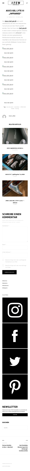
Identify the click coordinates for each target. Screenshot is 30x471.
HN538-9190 (23, 107)
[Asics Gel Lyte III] (7, 48)
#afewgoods (4, 287)
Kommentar (5, 225)
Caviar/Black (16, 107)
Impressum (4, 463)
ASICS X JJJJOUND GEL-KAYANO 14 (15, 148)
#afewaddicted (5, 285)
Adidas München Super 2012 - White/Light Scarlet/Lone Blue (23, 448)
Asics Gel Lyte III (9, 107)
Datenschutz (9, 463)
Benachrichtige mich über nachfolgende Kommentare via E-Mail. (15, 261)
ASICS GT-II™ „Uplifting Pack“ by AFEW (15, 174)
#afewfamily (4, 283)
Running (17, 108)
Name (4, 244)
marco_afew (20, 17)
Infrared (12, 108)
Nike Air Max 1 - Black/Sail (7, 446)
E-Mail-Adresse (6, 252)
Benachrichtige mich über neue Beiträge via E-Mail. (15, 266)
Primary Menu (3, 3)
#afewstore (4, 280)
